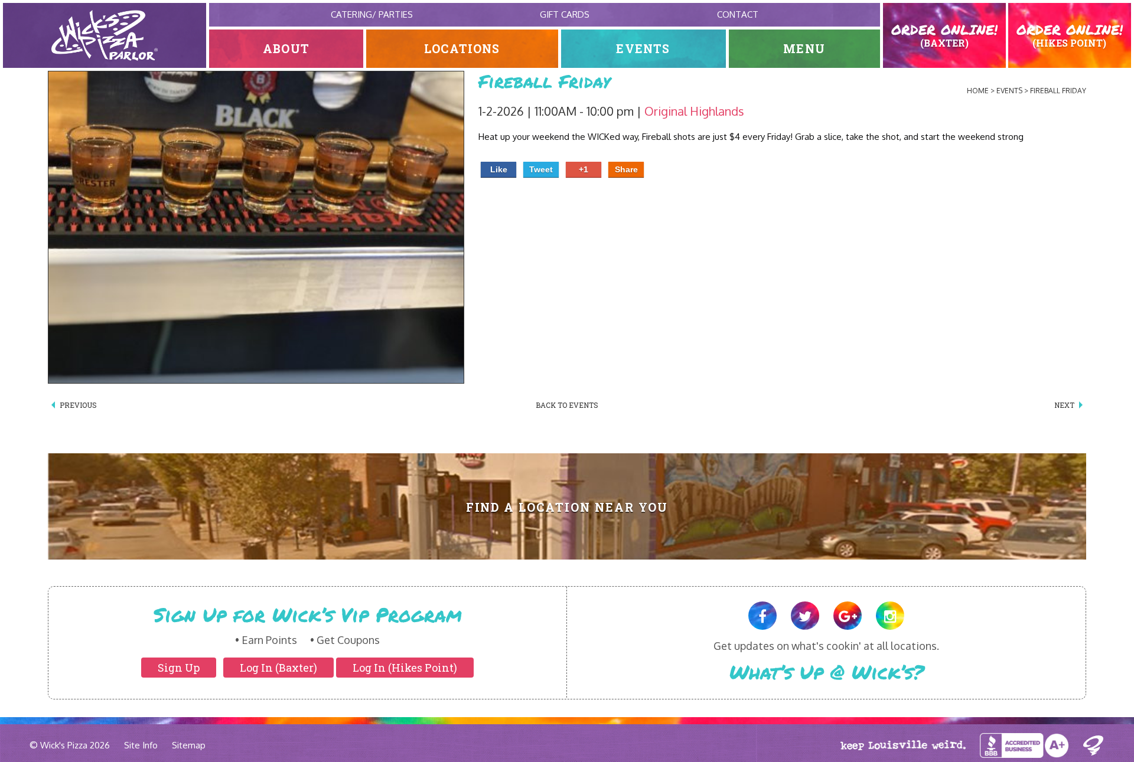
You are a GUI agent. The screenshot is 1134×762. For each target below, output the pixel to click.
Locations (462, 48)
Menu (804, 48)
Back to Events (567, 405)
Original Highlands (694, 111)
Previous (78, 405)
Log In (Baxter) (278, 667)
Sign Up (179, 667)
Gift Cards (564, 14)
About (286, 48)
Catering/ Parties (372, 14)
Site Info (141, 745)
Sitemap (189, 745)
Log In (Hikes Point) (405, 667)
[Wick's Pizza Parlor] (104, 35)
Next (1064, 405)
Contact (737, 14)
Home (978, 90)
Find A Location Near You (567, 507)
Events (643, 48)
